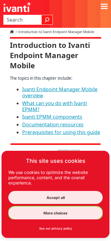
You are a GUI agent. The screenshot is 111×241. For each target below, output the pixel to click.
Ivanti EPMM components (52, 116)
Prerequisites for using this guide (61, 132)
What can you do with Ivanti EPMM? (54, 106)
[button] (47, 20)
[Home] (12, 32)
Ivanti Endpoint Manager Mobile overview (59, 92)
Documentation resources (53, 124)
